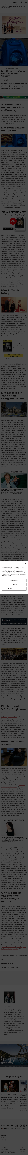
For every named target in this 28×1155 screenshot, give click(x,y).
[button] (25, 563)
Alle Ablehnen (14, 584)
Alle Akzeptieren (14, 580)
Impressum (17, 591)
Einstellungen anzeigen (14, 588)
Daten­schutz (11, 591)
